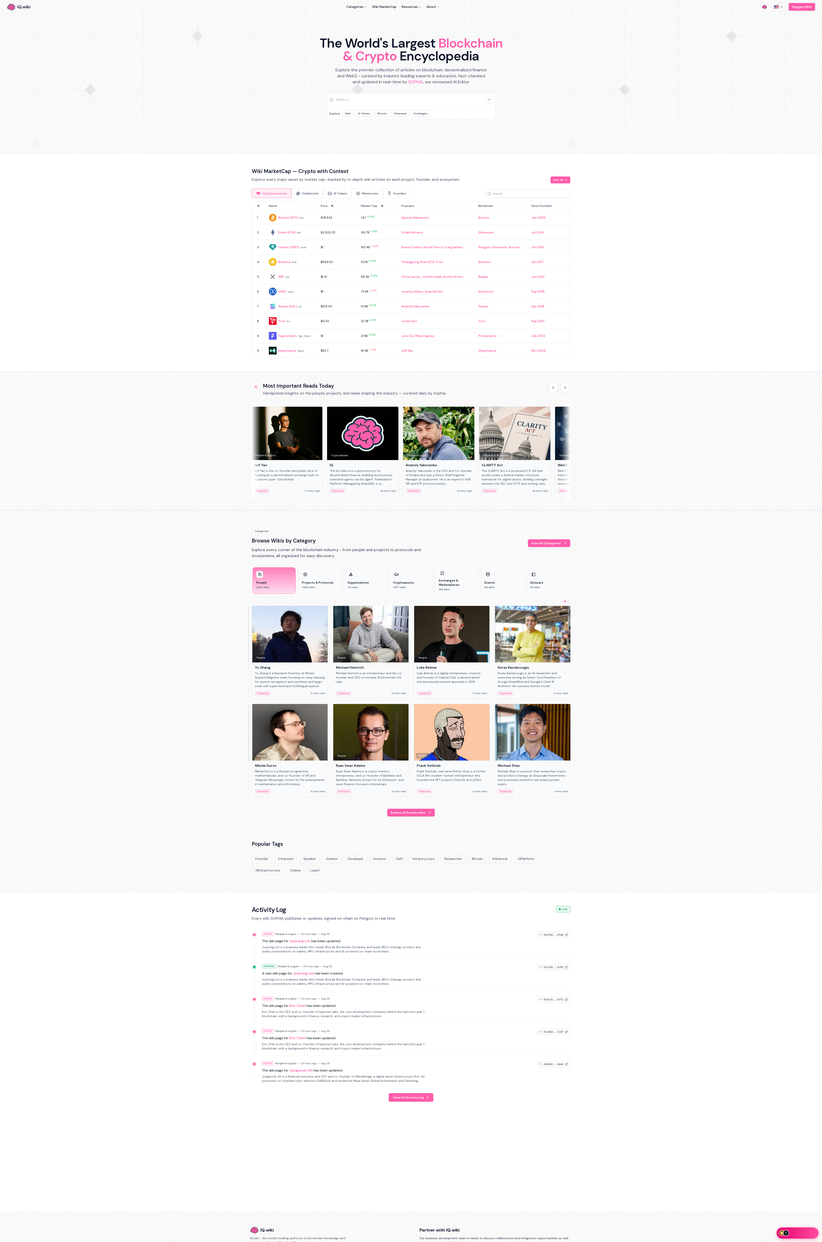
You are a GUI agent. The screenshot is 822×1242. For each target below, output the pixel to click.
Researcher (453, 858)
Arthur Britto (453, 277)
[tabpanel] (411, 280)
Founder (261, 858)
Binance (284, 262)
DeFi (348, 113)
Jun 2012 (538, 277)
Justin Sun (409, 321)
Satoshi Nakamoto (415, 218)
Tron (281, 321)
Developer (356, 858)
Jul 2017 (537, 262)
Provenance (487, 336)
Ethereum (400, 113)
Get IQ (487, 133)
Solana (483, 306)
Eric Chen (297, 1005)
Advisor (332, 858)
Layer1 (315, 870)
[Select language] (778, 7)
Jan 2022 (538, 336)
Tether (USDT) (288, 247)
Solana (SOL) (287, 306)
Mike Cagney (424, 336)
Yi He (439, 262)
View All (558, 180)
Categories (354, 7)
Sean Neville (434, 291)
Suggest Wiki (802, 7)
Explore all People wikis (408, 813)
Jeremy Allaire (412, 291)
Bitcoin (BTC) (288, 218)
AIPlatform (526, 858)
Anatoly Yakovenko (415, 306)
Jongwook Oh (301, 1070)
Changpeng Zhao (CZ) (417, 262)
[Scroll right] (565, 388)
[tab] (272, 193)
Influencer (500, 858)
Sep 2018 (538, 291)
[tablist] (331, 193)
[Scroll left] (553, 388)
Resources (410, 7)
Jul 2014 (537, 232)
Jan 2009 (538, 218)
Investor (380, 858)
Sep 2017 (538, 321)
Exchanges (420, 113)
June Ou (407, 336)
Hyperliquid (287, 351)
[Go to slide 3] (568, 601)
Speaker (309, 858)
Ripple (483, 277)
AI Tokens (364, 113)
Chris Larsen (410, 277)
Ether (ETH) (286, 232)
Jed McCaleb (432, 277)
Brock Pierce (433, 247)
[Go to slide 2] (565, 601)
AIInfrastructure (267, 870)
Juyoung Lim (299, 941)
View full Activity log (408, 1097)
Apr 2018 (537, 306)
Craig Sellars (453, 247)
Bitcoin (382, 113)
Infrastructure (424, 858)
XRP (281, 277)
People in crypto (285, 934)
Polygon (484, 247)
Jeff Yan (407, 351)
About (431, 7)
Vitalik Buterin (412, 232)
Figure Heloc (287, 336)
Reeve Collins (411, 247)
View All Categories (546, 543)
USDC (282, 291)
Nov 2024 (538, 351)
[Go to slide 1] (562, 601)
